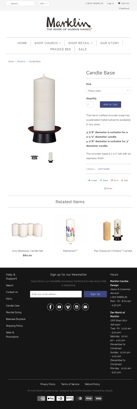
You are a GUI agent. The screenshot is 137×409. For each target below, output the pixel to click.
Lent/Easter (104, 169)
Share (105, 180)
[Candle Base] (44, 107)
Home (22, 43)
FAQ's (9, 298)
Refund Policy (92, 384)
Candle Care (12, 305)
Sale (83, 49)
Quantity (91, 98)
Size (88, 84)
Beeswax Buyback (16, 319)
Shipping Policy (14, 325)
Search (9, 285)
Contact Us (12, 292)
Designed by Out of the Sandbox (76, 390)
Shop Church (46, 43)
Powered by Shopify (103, 390)
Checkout (124, 8)
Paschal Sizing (13, 312)
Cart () (125, 3)
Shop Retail (79, 43)
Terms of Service (70, 384)
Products (21, 61)
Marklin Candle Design (47, 390)
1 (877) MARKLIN (94, 3)
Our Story (109, 43)
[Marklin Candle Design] (68, 25)
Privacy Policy (47, 384)
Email (109, 188)
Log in (110, 3)
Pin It (116, 180)
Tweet (94, 180)
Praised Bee (60, 49)
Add (126, 180)
